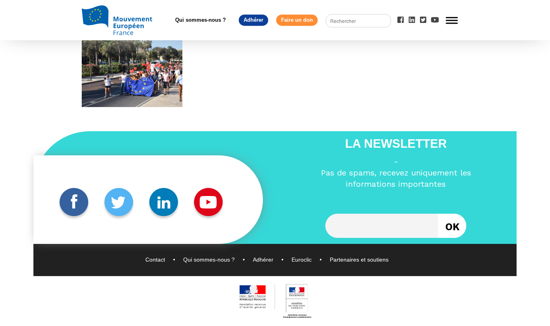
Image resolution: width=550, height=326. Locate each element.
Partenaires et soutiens (359, 259)
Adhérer (253, 20)
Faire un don (297, 20)
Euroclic (302, 259)
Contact (155, 259)
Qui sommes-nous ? (200, 20)
